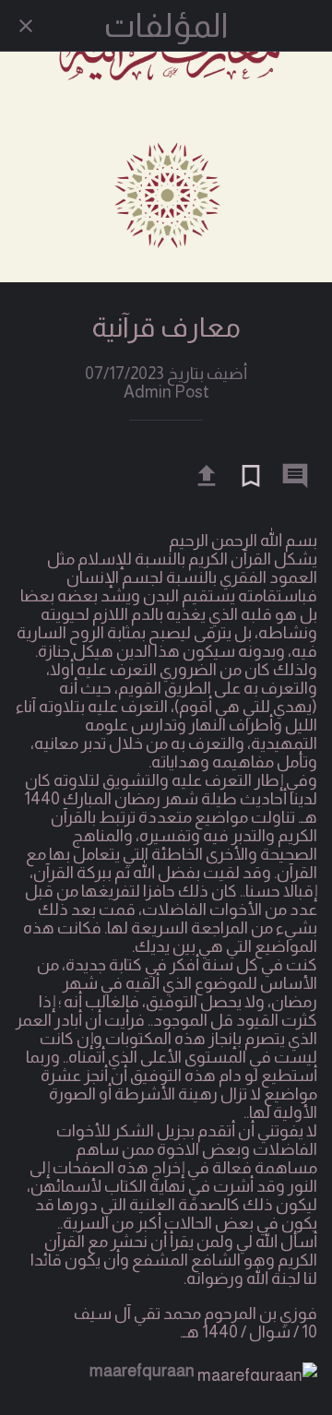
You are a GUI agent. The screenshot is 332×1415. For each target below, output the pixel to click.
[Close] (26, 26)
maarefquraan (142, 1370)
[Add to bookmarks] (251, 476)
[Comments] (295, 476)
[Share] (206, 476)
